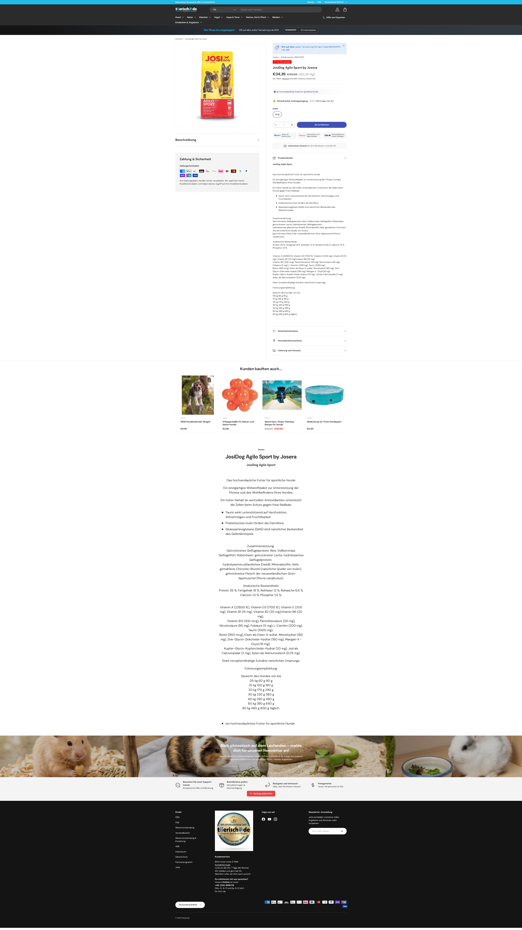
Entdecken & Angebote (187, 22)
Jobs (177, 867)
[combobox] (266, 10)
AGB (177, 846)
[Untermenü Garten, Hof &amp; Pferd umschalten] (268, 17)
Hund (178, 17)
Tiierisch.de (185, 918)
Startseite (179, 39)
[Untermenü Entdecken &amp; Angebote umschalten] (201, 22)
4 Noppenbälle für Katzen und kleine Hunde (238, 423)
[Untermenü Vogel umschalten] (222, 17)
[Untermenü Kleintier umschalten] (210, 17)
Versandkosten (182, 833)
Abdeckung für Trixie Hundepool (324, 421)
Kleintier (203, 17)
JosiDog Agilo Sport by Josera (196, 39)
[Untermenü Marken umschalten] (282, 17)
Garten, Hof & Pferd (256, 17)
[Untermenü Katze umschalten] (195, 17)
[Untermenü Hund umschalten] (182, 17)
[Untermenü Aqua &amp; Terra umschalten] (241, 17)
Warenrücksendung (184, 827)
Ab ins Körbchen (322, 125)
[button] (345, 10)
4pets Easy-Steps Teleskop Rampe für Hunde (279, 423)
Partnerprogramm (183, 862)
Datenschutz (181, 856)
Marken (276, 17)
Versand (285, 79)
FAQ (319, 2)
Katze (190, 17)
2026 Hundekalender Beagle (195, 421)
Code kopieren (309, 30)
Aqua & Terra (233, 17)
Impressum (180, 851)
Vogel (217, 17)
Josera (275, 57)
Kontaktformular (222, 865)
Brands (310, 2)
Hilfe (177, 817)
